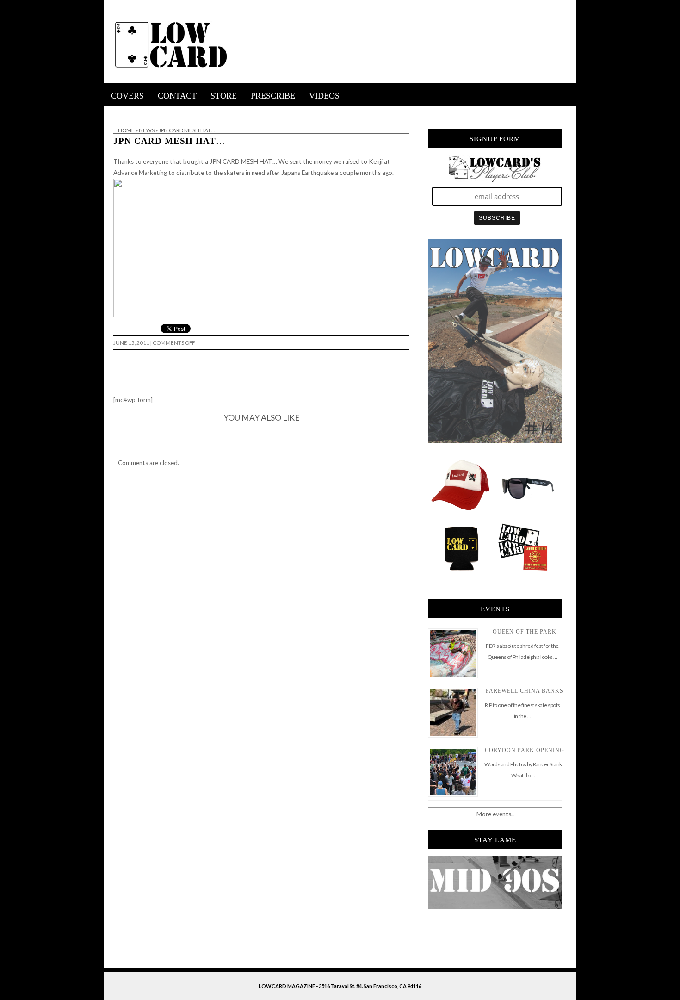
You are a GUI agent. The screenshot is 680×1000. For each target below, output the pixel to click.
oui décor (117, 112)
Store (223, 95)
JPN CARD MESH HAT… (169, 141)
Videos (324, 95)
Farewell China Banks (524, 691)
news (147, 130)
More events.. (495, 814)
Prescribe (273, 95)
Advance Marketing (140, 172)
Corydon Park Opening (524, 750)
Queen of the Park (524, 631)
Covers (127, 95)
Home (126, 130)
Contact (177, 95)
